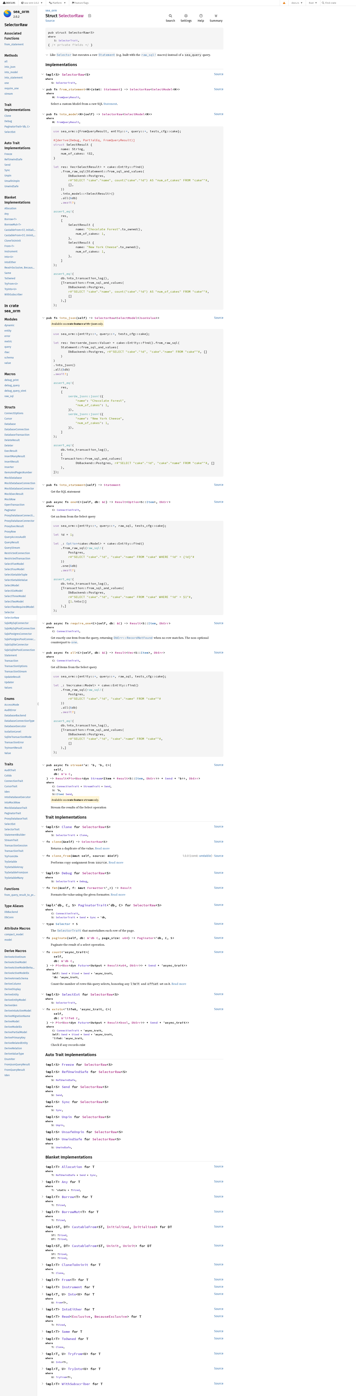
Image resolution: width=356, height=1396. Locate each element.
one (73, 502)
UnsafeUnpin (73, 1132)
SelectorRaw (73, 74)
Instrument (72, 1287)
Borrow (68, 1197)
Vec (131, 652)
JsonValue (147, 318)
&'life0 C (69, 1018)
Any (65, 1182)
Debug (67, 873)
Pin (71, 778)
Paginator (145, 938)
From (66, 1280)
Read (66, 1316)
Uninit (113, 1246)
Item (150, 502)
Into (72, 1294)
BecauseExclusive (110, 1316)
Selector (63, 924)
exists (57, 1009)
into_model (68, 114)
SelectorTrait (68, 40)
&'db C (92, 938)
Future (83, 965)
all (73, 652)
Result (120, 502)
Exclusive (81, 1316)
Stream (96, 778)
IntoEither (72, 1309)
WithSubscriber (76, 1384)
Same (66, 1331)
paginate (59, 938)
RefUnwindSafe (75, 1072)
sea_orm (21, 11)
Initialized (118, 1227)
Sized (75, 973)
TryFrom (75, 1354)
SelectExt (71, 994)
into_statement (72, 485)
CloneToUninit (75, 1265)
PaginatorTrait (92, 905)
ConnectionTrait (68, 510)
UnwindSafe (72, 1139)
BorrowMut (71, 1212)
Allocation (72, 1167)
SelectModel (162, 89)
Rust (311, 2)
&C (104, 502)
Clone (67, 827)
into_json (67, 318)
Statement (112, 89)
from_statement (72, 89)
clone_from (61, 856)
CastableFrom (84, 1227)
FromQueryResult (68, 97)
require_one (80, 623)
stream (76, 765)
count (56, 952)
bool (124, 1022)
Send (168, 778)
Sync (93, 917)
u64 (125, 938)
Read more (102, 848)
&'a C (65, 774)
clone (56, 841)
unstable (205, 856)
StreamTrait (91, 786)
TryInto (75, 1369)
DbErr (164, 502)
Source (50, 20)
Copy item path (90, 15)
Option (133, 502)
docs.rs (295, 2)
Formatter (95, 888)
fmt (54, 888)
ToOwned (69, 1339)
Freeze (68, 1064)
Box (79, 778)
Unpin (67, 1117)
